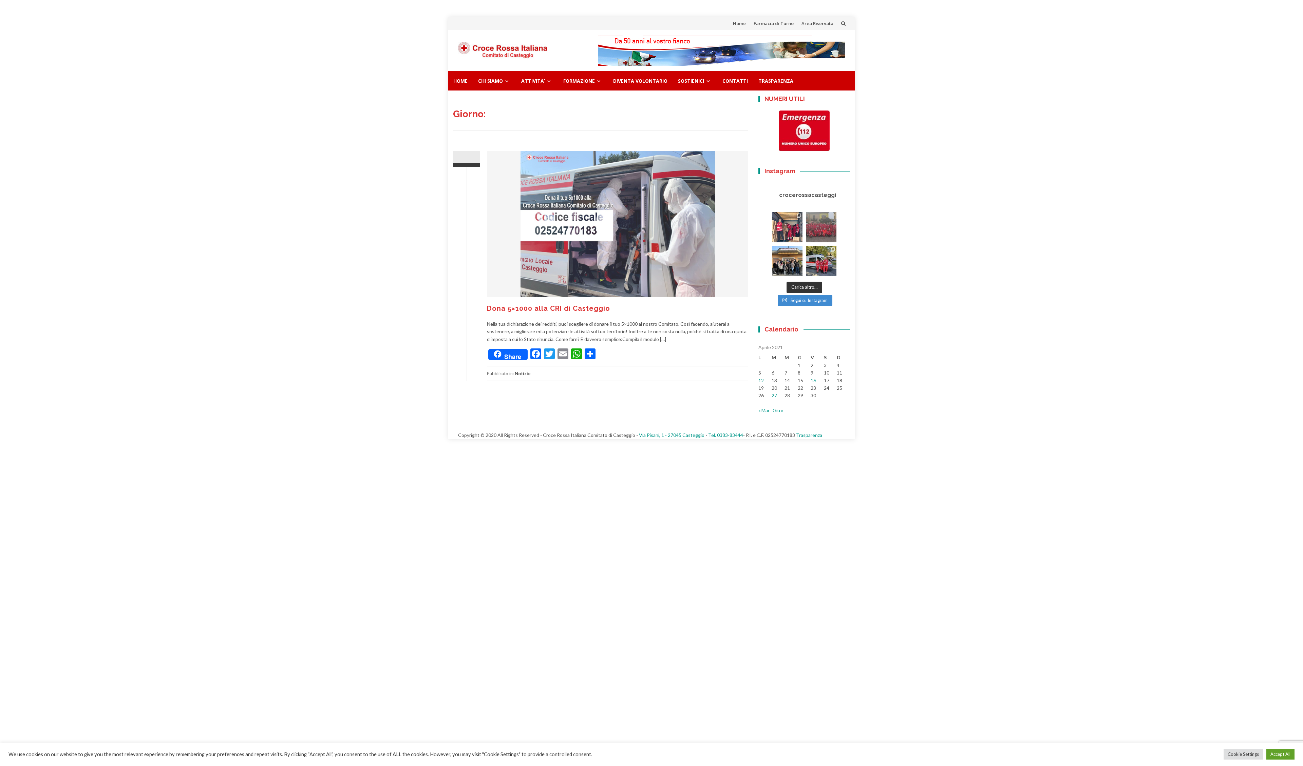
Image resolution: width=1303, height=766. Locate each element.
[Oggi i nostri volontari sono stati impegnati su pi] (821, 261)
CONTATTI (735, 81)
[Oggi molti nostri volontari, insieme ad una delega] (821, 227)
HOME (460, 81)
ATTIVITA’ (533, 81)
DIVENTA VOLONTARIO (640, 81)
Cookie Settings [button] (1243, 754)
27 (774, 395)
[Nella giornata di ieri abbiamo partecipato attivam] (787, 227)
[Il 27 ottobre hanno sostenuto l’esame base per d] (787, 261)
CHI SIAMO (490, 81)
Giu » (778, 410)
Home (739, 23)
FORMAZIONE (579, 81)
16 (813, 380)
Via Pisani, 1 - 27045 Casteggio (671, 435)
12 (761, 380)
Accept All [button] (1280, 754)
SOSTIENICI (691, 81)
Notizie (523, 373)
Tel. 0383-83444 (725, 435)
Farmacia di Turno (774, 23)
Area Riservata (817, 23)
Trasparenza (775, 81)
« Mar (764, 410)
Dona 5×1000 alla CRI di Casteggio (548, 308)
